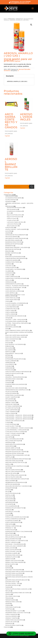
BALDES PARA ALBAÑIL (12, 240)
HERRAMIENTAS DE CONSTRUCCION (16, 390)
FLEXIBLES (8, 366)
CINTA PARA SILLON (11, 298)
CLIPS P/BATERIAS (11, 307)
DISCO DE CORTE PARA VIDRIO (15, 337)
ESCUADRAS (9, 350)
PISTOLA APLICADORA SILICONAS (16, 517)
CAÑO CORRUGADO (11, 276)
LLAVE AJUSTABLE (11, 424)
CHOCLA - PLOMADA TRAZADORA (16, 285)
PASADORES (9, 499)
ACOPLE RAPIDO (10, 199)
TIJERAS (7, 605)
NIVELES (8, 489)
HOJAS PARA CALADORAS (13, 395)
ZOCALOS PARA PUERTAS (13, 625)
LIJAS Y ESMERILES (11, 411)
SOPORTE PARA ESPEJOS (13, 575)
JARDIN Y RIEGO (10, 402)
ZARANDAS (9, 623)
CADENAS (8, 264)
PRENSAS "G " (9, 528)
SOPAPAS (8, 568)
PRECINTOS (9, 524)
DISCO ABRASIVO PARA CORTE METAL (17, 330)
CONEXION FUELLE (11, 308)
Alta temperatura (12, 209)
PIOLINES (8, 515)
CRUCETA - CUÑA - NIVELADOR (15, 319)
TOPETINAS (9, 609)
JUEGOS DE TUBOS (11, 404)
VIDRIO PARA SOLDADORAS (14, 620)
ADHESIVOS (9, 201)
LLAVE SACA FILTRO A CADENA (15, 431)
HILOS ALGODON (10, 391)
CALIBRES (8, 271)
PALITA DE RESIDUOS (12, 493)
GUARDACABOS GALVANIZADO (15, 384)
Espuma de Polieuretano (14, 215)
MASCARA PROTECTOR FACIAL (15, 462)
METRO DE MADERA (11, 484)
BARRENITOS (9, 245)
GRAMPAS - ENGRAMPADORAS (15, 377)
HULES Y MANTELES (11, 397)
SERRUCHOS (9, 558)
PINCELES (8, 509)
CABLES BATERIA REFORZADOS (15, 258)
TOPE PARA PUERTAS (12, 607)
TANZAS (7, 587)
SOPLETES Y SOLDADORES (13, 569)
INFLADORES (9, 399)
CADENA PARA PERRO (12, 262)
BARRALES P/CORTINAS (12, 244)
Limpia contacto (12, 220)
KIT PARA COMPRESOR (12, 406)
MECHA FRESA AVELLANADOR (15, 475)
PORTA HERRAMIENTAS (12, 522)
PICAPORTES (9, 504)
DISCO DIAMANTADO (12, 339)
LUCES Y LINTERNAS (11, 435)
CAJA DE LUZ (9, 265)
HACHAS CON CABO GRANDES (15, 388)
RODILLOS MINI (10, 548)
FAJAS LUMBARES (11, 360)
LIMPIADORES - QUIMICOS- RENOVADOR (18, 419)
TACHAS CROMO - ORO (12, 583)
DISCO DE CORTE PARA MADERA (15, 335)
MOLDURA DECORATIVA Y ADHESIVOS (17, 486)
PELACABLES (9, 500)
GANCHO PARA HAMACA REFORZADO (17, 371)
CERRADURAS (9, 282)
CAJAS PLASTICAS (11, 267)
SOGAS (7, 566)
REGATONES (9, 533)
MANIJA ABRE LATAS (11, 448)
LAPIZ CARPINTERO (11, 410)
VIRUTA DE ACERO (11, 621)
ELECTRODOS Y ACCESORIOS (14, 344)
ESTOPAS (8, 357)
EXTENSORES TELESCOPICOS (14, 359)
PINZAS (7, 513)
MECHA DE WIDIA (11, 473)
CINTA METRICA (10, 293)
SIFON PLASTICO (10, 564)
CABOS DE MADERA (11, 260)
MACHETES (8, 437)
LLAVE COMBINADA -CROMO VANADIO (17, 428)
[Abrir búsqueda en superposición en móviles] (19, 187)
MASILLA (8, 464)
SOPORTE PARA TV (11, 581)
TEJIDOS (8, 594)
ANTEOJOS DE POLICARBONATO (15, 235)
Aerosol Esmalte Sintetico (14, 207)
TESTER (7, 603)
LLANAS (7, 422)
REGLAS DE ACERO (11, 535)
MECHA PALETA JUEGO (12, 477)
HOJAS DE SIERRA (11, 393)
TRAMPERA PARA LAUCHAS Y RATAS (16, 612)
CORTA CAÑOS (10, 310)
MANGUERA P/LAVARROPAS (14, 444)
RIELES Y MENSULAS (11, 542)
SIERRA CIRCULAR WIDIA (13, 560)
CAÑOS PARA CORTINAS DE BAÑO (16, 278)
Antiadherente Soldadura (14, 211)
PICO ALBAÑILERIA (11, 506)
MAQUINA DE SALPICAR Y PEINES (16, 451)
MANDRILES (9, 442)
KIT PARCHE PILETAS (12, 408)
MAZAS (7, 468)
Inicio (5, 18)
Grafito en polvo (12, 218)
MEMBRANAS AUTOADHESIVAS (15, 482)
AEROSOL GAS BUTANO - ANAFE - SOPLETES (19, 203)
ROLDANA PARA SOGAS (12, 555)
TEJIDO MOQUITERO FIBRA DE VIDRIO (17, 592)
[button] (31, 25)
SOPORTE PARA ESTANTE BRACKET (16, 580)
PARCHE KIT (9, 497)
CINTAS (7, 301)
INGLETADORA (10, 400)
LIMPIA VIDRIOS (10, 413)
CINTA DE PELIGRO (11, 289)
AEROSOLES (19, 18)
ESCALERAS (9, 348)
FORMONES (9, 368)
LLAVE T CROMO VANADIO (13, 433)
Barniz (9, 213)
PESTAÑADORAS (10, 502)
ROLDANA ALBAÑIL (11, 553)
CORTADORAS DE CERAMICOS (15, 316)
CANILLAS (8, 275)
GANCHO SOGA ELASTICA (13, 373)
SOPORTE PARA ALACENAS (13, 573)
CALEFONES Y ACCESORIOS (14, 269)
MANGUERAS (9, 446)
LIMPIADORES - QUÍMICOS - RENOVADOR (18, 417)
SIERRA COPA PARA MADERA (14, 562)
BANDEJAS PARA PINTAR (13, 242)
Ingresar (17, 61)
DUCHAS (8, 342)
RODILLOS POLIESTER (12, 549)
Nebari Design (24, 635)
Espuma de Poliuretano (14, 216)
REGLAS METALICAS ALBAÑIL (14, 537)
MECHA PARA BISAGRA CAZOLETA (16, 479)
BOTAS (7, 255)
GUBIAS (7, 386)
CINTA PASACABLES (11, 299)
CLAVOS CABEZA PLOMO (13, 305)
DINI (6, 328)
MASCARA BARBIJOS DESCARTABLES (17, 459)
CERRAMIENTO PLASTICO (13, 284)
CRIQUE (7, 317)
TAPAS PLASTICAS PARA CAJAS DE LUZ (17, 589)
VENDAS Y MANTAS (11, 618)
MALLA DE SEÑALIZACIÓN (13, 439)
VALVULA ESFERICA (11, 616)
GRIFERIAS (8, 380)
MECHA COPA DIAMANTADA (14, 471)
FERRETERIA (11, 18)
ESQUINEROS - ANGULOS (13, 353)
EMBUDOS (8, 346)
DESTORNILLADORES (12, 327)
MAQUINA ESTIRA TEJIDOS (13, 453)
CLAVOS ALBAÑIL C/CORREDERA (15, 303)
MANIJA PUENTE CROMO (13, 449)
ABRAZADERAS (10, 196)
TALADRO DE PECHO (12, 585)
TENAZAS (8, 598)
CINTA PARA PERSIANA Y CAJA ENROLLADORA (15, 295)
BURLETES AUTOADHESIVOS (14, 256)
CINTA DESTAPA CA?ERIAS (13, 291)
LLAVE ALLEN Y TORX (12, 426)
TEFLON (7, 591)
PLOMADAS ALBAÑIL (12, 520)
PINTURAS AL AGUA (11, 511)
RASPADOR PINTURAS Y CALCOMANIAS (17, 531)
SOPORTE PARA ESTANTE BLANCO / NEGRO (19, 577)
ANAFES (8, 233)
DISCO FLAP (9, 341)
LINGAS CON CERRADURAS (13, 420)
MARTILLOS (9, 457)
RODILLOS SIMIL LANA (12, 551)
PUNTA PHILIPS (10, 529)
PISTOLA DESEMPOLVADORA (14, 519)
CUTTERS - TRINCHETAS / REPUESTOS (17, 323)
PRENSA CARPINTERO (12, 526)
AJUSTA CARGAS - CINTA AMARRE (16, 229)
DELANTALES (9, 325)
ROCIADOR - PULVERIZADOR (14, 544)
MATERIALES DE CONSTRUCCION (15, 466)
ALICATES (8, 231)
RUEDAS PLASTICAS (11, 557)
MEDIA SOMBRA (10, 480)
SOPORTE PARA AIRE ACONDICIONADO (18, 571)
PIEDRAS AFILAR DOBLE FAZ (14, 508)
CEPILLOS (8, 280)
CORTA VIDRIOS (10, 314)
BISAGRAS (8, 251)
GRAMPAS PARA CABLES (13, 379)
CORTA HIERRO (10, 312)
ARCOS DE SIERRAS (11, 236)
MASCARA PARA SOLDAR (13, 460)
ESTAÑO (8, 355)
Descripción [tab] (10, 76)
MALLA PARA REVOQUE (12, 440)
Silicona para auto (12, 225)
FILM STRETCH (9, 364)
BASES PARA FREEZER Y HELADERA (16, 247)
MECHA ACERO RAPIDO (12, 469)
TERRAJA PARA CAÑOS (12, 601)
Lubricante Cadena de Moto (15, 222)
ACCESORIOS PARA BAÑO (13, 198)
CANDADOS (9, 273)
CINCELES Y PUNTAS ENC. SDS (14, 287)
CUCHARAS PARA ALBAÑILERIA (15, 321)
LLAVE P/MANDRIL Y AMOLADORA (16, 430)
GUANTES (8, 382)
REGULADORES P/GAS (12, 539)
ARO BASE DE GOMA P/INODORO (15, 238)
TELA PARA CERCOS (11, 596)
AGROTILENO (9, 227)
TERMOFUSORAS (10, 600)
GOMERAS (8, 375)
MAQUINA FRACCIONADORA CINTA (16, 455)
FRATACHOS (9, 370)
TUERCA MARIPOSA (11, 614)
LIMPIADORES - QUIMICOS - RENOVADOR (18, 415)
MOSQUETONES (10, 488)
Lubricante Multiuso (13, 224)
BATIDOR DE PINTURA (12, 249)
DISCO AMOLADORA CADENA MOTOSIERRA (19, 332)
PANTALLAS (9, 495)
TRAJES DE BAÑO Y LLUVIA (13, 611)
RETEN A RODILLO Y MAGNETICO (15, 540)
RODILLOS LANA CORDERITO (14, 546)
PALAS (7, 491)
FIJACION (7, 627)
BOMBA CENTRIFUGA (12, 253)
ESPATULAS (9, 351)
